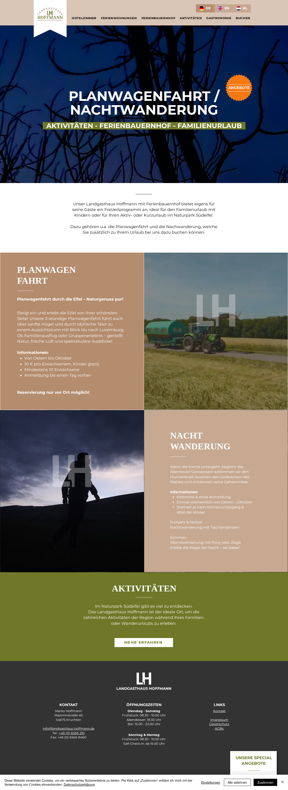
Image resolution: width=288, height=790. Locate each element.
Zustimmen (265, 782)
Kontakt (219, 711)
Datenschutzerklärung (79, 784)
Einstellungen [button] (210, 782)
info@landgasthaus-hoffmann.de (68, 729)
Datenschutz (219, 724)
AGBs (219, 729)
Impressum (219, 720)
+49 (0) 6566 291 (72, 733)
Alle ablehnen (237, 782)
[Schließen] (282, 782)
